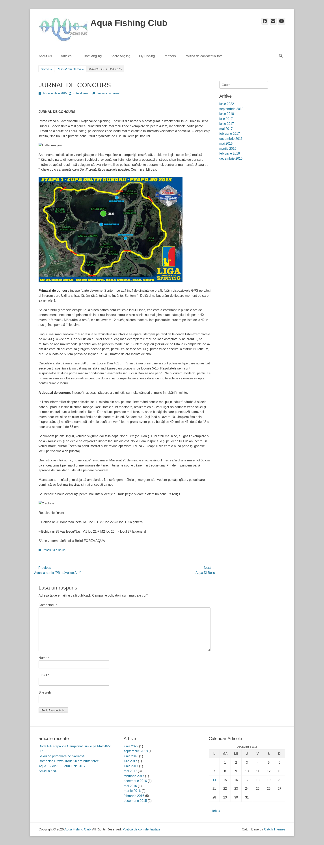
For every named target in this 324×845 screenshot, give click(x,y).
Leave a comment (108, 93)
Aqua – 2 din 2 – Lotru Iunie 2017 (62, 766)
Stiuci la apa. (48, 771)
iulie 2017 (226, 119)
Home (46, 69)
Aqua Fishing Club (128, 23)
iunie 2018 (226, 114)
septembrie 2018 (231, 109)
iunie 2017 (226, 123)
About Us (45, 56)
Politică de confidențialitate (203, 56)
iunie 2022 (226, 104)
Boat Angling (93, 56)
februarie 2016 (229, 153)
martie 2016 (227, 148)
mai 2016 (226, 143)
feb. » (216, 811)
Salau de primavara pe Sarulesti (61, 756)
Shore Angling (120, 56)
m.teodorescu (81, 93)
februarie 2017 (229, 133)
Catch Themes (274, 829)
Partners (170, 56)
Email (44, 675)
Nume (44, 658)
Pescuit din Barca (70, 69)
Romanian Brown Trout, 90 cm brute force (69, 761)
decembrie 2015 (230, 158)
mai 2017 (226, 129)
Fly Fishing (147, 56)
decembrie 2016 (230, 138)
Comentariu (48, 605)
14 (214, 780)
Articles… (68, 56)
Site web (45, 692)
